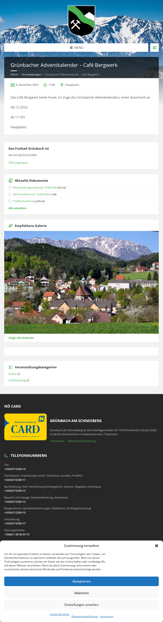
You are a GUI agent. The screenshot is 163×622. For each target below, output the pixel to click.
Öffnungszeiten (18, 163)
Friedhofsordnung (24, 201)
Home (14, 74)
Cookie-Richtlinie (59, 614)
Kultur (12, 374)
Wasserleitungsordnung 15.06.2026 (35, 187)
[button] (157, 546)
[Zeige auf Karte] (154, 47)
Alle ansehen (17, 208)
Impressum (106, 616)
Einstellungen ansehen (81, 604)
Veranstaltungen (31, 74)
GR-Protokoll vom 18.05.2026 (31, 194)
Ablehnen (81, 593)
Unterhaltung (16, 380)
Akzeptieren (81, 581)
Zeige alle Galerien (21, 338)
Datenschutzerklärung (85, 616)
